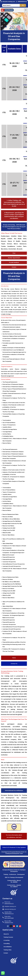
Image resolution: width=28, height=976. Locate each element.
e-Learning (6, 940)
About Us (6, 934)
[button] (25, 10)
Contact (6, 953)
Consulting (7, 943)
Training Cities (7, 949)
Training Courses (8, 937)
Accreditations (8, 946)
